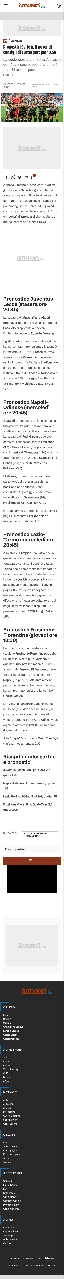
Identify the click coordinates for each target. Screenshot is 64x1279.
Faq (5, 1188)
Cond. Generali (11, 1208)
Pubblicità (8, 1227)
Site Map (8, 1235)
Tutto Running (10, 1069)
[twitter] (19, 177)
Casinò (7, 1243)
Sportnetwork (10, 1119)
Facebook (15, 1258)
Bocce (6, 1077)
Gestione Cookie (12, 1200)
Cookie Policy (10, 1196)
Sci (5, 1057)
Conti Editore (10, 1123)
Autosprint (8, 1103)
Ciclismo (7, 1065)
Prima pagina (10, 1150)
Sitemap (7, 1162)
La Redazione (10, 1184)
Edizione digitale (11, 1154)
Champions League (13, 1026)
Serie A (7, 1018)
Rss (5, 1142)
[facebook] (6, 177)
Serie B (7, 1022)
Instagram (27, 1258)
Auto (5, 1099)
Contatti (7, 1180)
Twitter (38, 1258)
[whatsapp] (13, 177)
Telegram (49, 1258)
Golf (5, 1073)
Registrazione (10, 1231)
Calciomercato (11, 1038)
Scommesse (16, 41)
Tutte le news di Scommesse (35, 835)
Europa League (11, 1030)
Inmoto (7, 1107)
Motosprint (9, 1111)
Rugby (6, 1061)
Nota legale (9, 1192)
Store (6, 1158)
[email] (26, 177)
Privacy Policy (11, 1204)
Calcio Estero (10, 1034)
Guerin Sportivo (11, 1115)
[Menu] (5, 5)
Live (5, 1014)
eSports (7, 1081)
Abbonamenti (10, 1146)
